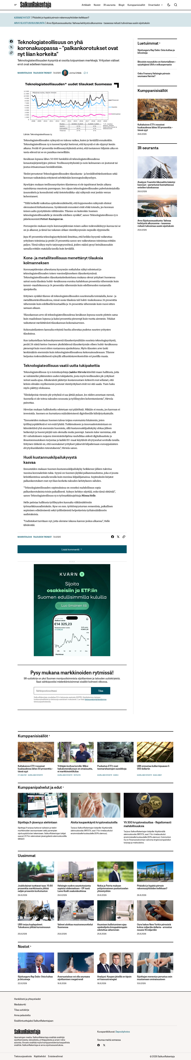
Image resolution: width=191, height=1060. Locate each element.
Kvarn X (115, 775)
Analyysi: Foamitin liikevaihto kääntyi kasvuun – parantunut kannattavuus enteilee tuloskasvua (156, 185)
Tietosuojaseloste (23, 1056)
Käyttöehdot (40, 1056)
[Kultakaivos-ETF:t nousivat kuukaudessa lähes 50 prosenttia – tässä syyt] (157, 110)
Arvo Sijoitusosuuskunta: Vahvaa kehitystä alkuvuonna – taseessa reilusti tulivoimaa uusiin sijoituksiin (98, 23)
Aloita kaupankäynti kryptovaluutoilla (94, 822)
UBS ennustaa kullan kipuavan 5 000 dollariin (153, 767)
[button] (15, 5)
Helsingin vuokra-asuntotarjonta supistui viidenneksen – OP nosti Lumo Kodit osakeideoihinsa (74, 888)
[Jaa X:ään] (11, 47)
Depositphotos (123, 1031)
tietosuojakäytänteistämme (95, 699)
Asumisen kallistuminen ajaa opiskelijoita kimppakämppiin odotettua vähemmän (112, 927)
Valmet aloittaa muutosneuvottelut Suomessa (75, 925)
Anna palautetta (22, 1015)
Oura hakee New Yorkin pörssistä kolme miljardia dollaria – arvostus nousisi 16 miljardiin (154, 927)
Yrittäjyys (77, 775)
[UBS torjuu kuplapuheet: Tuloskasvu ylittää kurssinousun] (36, 910)
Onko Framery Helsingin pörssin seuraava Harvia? (154, 74)
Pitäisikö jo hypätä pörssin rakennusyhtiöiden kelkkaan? (60, 17)
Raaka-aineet (157, 775)
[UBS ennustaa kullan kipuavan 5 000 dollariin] (155, 752)
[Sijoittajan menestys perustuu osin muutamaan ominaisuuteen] (155, 963)
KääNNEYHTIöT (22, 17)
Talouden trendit (42, 73)
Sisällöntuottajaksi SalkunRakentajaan (33, 1020)
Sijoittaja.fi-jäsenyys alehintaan (37, 822)
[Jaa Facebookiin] (11, 41)
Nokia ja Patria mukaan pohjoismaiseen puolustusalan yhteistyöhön (112, 888)
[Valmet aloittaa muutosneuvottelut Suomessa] (76, 910)
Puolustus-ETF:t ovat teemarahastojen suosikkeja (112, 767)
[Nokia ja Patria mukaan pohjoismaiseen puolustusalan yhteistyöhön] (115, 871)
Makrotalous (25, 73)
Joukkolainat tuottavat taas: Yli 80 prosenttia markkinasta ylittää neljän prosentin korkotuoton (35, 888)
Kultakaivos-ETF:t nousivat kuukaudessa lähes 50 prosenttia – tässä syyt (155, 127)
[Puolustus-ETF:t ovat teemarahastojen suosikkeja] (115, 752)
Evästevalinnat (55, 1056)
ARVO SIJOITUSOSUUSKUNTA (29, 22)
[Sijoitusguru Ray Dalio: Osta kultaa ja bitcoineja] (36, 963)
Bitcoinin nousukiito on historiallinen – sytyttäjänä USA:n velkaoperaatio (157, 63)
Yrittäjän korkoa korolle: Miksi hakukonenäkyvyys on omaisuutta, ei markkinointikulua (75, 769)
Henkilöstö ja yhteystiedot (27, 999)
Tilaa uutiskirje (21, 1009)
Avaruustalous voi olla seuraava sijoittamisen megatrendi (74, 978)
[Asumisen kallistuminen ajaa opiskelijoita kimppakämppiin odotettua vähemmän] (115, 910)
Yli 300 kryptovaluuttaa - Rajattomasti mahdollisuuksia (147, 824)
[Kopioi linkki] (11, 53)
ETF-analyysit (22, 775)
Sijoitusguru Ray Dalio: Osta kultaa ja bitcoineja (156, 51)
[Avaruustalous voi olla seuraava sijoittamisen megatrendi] (76, 963)
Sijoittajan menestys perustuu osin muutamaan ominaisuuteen (154, 978)
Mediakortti (20, 1004)
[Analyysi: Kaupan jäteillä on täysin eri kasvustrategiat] (115, 963)
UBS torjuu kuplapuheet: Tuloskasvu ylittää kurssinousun (34, 925)
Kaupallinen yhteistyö (35, 775)
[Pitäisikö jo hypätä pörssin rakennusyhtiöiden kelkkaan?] (155, 871)
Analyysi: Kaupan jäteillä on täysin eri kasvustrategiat (114, 978)
